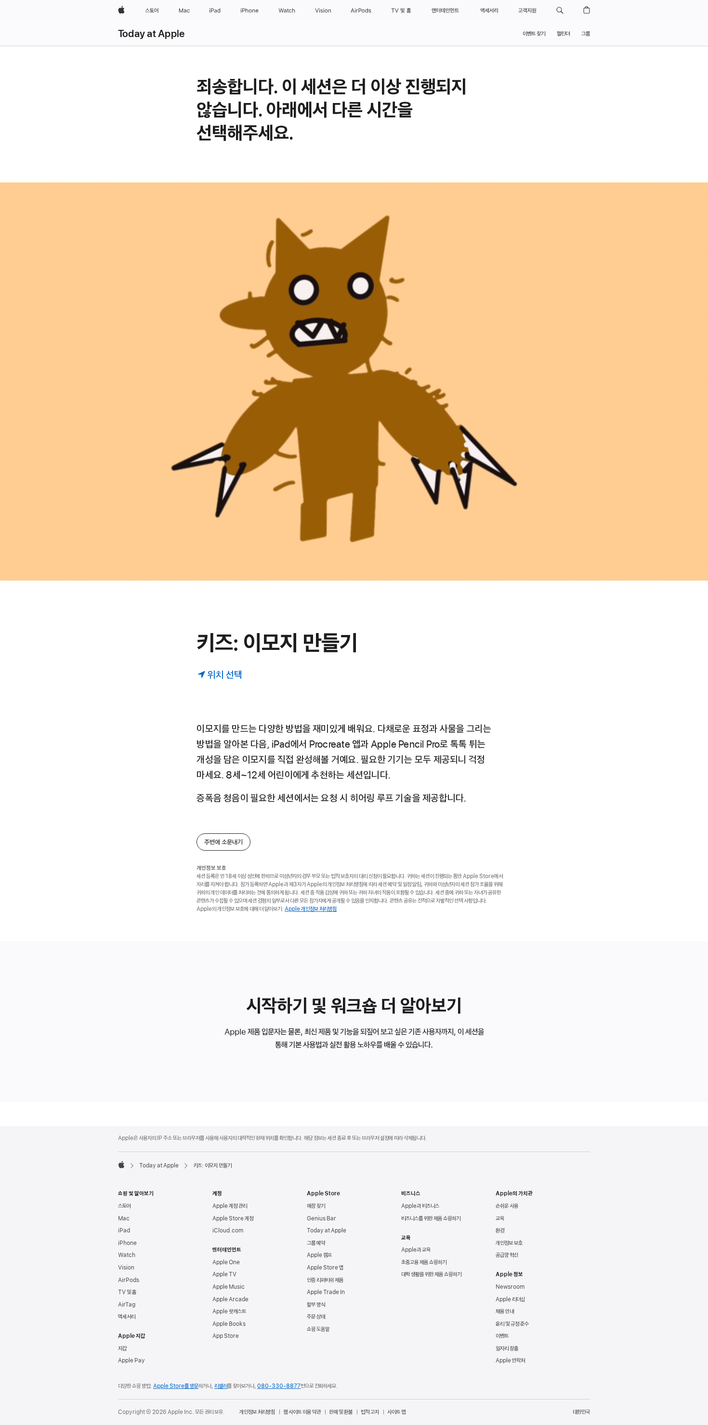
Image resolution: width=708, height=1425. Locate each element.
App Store (225, 1336)
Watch (126, 1255)
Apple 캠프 (319, 1255)
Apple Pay (131, 1360)
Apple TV (224, 1274)
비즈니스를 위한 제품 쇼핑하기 (430, 1218)
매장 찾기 (316, 1206)
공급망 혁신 (507, 1255)
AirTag (126, 1304)
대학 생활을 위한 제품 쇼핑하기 (431, 1274)
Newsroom (510, 1286)
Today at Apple (151, 33)
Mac (124, 1218)
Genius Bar (321, 1218)
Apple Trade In (326, 1292)
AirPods (128, 1280)
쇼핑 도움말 (318, 1329)
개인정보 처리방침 (257, 1412)
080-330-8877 (279, 1386)
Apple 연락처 (510, 1360)
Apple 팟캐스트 (229, 1311)
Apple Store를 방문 (175, 1386)
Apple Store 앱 (325, 1267)
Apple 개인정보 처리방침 (311, 909)
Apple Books (229, 1324)
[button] (559, 10)
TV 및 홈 (127, 1292)
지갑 (122, 1348)
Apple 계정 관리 (229, 1206)
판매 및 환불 (341, 1412)
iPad (124, 1230)
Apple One (226, 1262)
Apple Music (228, 1286)
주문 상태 (316, 1316)
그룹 (585, 33)
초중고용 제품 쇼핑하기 (423, 1262)
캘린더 (563, 33)
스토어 (124, 1206)
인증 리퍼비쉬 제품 (325, 1280)
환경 (500, 1230)
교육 (500, 1218)
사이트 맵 (396, 1412)
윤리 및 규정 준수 (512, 1324)
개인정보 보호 (509, 1243)
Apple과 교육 (416, 1249)
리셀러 (220, 1386)
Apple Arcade (230, 1299)
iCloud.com (227, 1230)
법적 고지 (370, 1412)
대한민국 (581, 1412)
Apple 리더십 (510, 1299)
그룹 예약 (316, 1243)
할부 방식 (316, 1304)
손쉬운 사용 (507, 1206)
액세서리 (126, 1316)
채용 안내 (505, 1311)
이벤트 (502, 1336)
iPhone (127, 1243)
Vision (126, 1267)
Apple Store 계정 (232, 1218)
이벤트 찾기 (534, 33)
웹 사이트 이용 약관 (302, 1412)
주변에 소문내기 (223, 842)
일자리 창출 (507, 1348)
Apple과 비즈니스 (420, 1206)
